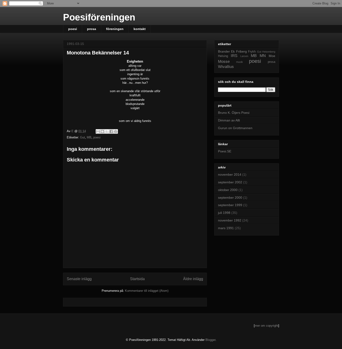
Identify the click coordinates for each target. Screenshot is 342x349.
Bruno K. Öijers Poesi (233, 112)
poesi (72, 29)
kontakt (140, 29)
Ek (233, 51)
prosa (91, 29)
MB (89, 137)
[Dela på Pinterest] (115, 131)
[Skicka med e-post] (98, 131)
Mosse (224, 61)
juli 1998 (224, 213)
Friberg (241, 51)
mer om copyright (266, 325)
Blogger (210, 340)
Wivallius (226, 66)
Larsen (244, 56)
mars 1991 (226, 228)
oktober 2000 (228, 190)
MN (263, 56)
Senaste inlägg (79, 279)
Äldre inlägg (193, 279)
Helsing (223, 56)
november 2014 (229, 174)
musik (239, 61)
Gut (82, 137)
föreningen (115, 29)
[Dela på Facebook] (111, 131)
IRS (234, 56)
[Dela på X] (106, 131)
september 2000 (230, 197)
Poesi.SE (224, 151)
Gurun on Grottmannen (235, 128)
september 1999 (230, 205)
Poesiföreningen (99, 17)
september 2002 (230, 182)
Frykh (252, 51)
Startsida (137, 279)
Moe (272, 56)
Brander (224, 51)
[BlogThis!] (102, 131)
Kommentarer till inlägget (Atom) (146, 290)
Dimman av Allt (229, 120)
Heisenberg (268, 51)
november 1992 (229, 220)
